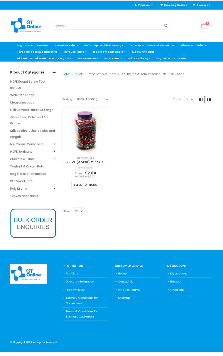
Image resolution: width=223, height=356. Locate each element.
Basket (175, 281)
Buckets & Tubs (65, 45)
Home (122, 273)
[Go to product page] (85, 130)
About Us (72, 273)
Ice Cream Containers (108, 51)
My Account (146, 5)
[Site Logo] (28, 26)
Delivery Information (80, 281)
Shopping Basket (175, 5)
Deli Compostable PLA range (103, 45)
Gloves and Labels (193, 45)
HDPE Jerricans (74, 51)
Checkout (203, 5)
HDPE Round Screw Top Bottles (37, 51)
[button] (200, 99)
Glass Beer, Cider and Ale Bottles (152, 45)
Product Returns (129, 290)
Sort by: (68, 99)
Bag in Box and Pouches (32, 45)
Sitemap (124, 298)
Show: (177, 99)
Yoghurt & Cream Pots (171, 58)
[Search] (166, 25)
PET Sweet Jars (88, 58)
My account (178, 273)
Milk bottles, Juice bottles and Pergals (43, 58)
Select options (85, 185)
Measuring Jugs (143, 51)
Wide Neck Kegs (139, 58)
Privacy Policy (75, 290)
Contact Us (125, 281)
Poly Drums (111, 58)
